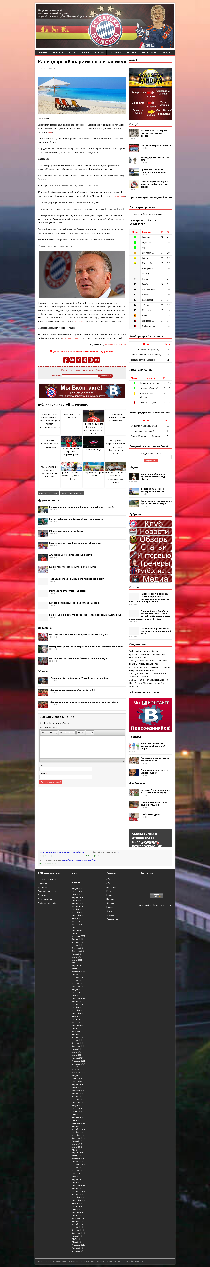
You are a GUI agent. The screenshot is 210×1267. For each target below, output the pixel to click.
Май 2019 (76, 1114)
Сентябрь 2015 (78, 1233)
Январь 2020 (77, 1093)
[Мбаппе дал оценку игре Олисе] (43, 535)
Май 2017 (76, 1176)
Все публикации (45, 899)
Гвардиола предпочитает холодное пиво (155, 759)
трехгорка (78, 321)
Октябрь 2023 (78, 983)
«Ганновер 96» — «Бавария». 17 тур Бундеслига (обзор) (79, 678)
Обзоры (85, 52)
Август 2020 (77, 1075)
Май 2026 (76, 894)
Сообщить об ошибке (48, 903)
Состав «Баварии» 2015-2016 (156, 145)
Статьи (99, 52)
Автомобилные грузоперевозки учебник (79, 860)
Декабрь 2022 (78, 1004)
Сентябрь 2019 (78, 1102)
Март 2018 (76, 1155)
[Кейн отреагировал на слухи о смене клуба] (43, 571)
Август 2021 (77, 1049)
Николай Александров (115, 344)
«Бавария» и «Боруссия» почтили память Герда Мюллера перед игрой (115, 447)
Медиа (167, 52)
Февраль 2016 (78, 1218)
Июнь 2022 (77, 1022)
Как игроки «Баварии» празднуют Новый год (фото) (153, 477)
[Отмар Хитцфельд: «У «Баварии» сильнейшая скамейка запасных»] (43, 651)
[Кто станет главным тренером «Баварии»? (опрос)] (134, 748)
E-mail (42, 773)
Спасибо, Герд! (93, 449)
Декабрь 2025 (78, 906)
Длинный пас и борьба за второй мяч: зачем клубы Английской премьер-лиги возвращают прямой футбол (149, 615)
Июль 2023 (77, 992)
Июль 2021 (77, 1052)
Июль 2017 (77, 1173)
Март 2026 (76, 900)
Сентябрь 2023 (78, 986)
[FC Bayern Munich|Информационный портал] (105, 46)
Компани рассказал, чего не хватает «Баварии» (75, 602)
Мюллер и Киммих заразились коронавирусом (71, 451)
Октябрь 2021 (78, 1043)
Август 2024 (77, 954)
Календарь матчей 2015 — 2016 (155, 158)
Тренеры (131, 52)
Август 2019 (77, 1105)
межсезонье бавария (72, 493)
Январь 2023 (77, 1001)
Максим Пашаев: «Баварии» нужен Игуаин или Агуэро (78, 634)
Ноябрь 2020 (77, 1066)
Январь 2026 (77, 903)
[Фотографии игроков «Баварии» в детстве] (134, 493)
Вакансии (42, 895)
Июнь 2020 (77, 1081)
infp (108, 883)
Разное (109, 907)
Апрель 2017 (77, 1179)
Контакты (42, 887)
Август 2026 (77, 888)
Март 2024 (76, 968)
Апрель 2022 (77, 1025)
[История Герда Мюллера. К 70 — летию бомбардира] (134, 794)
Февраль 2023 (78, 998)
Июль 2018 (77, 1144)
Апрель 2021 (77, 1058)
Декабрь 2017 (78, 1164)
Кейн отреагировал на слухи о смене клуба (72, 566)
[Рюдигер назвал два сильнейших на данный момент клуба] (43, 511)
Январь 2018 (77, 1161)
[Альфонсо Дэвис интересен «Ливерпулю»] (43, 559)
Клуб (72, 52)
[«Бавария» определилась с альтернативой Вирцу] (43, 583)
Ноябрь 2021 (77, 1040)
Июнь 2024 (77, 960)
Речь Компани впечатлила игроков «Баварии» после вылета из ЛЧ (85, 614)
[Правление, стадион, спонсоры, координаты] (134, 174)
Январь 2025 (77, 939)
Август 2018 (77, 1141)
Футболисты (149, 52)
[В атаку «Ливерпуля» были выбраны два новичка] (43, 523)
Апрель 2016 (77, 1212)
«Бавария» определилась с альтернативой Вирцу (76, 578)
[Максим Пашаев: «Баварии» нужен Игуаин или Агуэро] (43, 639)
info (108, 879)
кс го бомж (120, 196)
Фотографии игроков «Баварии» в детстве (152, 490)
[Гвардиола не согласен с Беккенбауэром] (134, 774)
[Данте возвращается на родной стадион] (134, 806)
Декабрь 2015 (78, 1224)
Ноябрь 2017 (77, 1167)
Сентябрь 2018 (78, 1138)
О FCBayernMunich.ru (47, 879)
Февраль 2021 (78, 1061)
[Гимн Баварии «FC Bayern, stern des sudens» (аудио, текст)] (134, 186)
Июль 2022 (77, 1019)
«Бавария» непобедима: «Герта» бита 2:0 (72, 690)
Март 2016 (76, 1215)
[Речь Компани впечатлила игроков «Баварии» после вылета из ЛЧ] (43, 619)
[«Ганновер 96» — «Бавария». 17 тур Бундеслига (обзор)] (43, 682)
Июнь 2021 (77, 1055)
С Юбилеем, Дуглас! (151, 814)
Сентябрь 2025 (78, 915)
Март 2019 (76, 1120)
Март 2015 (76, 1242)
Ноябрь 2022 (77, 1007)
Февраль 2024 (78, 971)
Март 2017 (76, 1182)
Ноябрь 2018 (77, 1132)
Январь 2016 (77, 1221)
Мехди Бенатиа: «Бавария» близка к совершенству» (78, 658)
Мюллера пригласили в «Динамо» (67, 590)
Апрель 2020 (77, 1084)
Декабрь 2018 (78, 1129)
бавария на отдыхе (48, 493)
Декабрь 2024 (78, 942)
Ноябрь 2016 (77, 1194)
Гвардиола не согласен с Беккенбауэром (154, 771)
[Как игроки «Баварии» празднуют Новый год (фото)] (134, 478)
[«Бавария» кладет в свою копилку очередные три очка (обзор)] (43, 706)
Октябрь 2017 (78, 1170)
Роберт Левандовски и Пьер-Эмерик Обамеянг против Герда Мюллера (148, 683)
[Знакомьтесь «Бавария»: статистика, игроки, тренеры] (134, 135)
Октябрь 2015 (78, 1230)
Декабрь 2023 (78, 977)
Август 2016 (77, 1203)
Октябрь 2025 (78, 912)
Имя (41, 765)
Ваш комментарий (48, 727)
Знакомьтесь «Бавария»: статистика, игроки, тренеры (154, 133)
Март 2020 (76, 1087)
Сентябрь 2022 (78, 1013)
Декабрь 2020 (78, 1064)
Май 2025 (76, 927)
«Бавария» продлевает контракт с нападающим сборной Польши (147, 654)
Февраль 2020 (78, 1090)
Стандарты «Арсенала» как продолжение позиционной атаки (156, 631)
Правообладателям (47, 891)
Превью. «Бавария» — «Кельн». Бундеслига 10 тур (71, 475)
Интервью (115, 52)
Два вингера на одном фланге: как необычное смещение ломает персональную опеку (49, 420)
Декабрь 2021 (78, 1037)
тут (118, 852)
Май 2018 (76, 1150)
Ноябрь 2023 (77, 980)
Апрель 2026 (77, 897)
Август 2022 (77, 1016)
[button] (43, 732)
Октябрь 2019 (78, 1099)
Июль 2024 (77, 957)
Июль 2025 (77, 921)
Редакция (42, 883)
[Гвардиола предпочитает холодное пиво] (134, 762)
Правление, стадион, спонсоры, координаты (153, 170)
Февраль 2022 (78, 1031)
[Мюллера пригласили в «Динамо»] (43, 595)
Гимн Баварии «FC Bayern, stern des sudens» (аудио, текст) (155, 184)
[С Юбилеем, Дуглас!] (134, 819)
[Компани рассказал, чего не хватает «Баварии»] (43, 607)
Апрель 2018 (77, 1152)
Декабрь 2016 (78, 1191)
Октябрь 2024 (78, 948)
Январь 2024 (77, 974)
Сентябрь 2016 (78, 1200)
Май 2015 (76, 1239)
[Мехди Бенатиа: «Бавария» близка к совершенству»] (43, 663)
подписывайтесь (70, 338)
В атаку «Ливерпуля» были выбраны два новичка (76, 519)
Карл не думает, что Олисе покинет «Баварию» (75, 543)
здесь (49, 132)
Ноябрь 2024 (77, 945)
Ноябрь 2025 (77, 909)
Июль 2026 (77, 891)
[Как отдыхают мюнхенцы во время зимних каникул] (134, 505)
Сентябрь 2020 (78, 1072)
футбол (156, 905)
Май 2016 (76, 1209)
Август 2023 (77, 989)
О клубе (134, 124)
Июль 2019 (77, 1108)
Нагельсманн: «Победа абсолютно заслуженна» (116, 417)
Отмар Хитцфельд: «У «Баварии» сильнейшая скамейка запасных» (86, 646)
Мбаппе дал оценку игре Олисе (66, 531)
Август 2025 (77, 918)
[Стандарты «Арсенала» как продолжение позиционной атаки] (134, 633)
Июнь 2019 (77, 1111)
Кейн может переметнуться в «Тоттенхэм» (49, 443)
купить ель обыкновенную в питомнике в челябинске (61, 852)
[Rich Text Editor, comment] (82, 747)
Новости (58, 52)
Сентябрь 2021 (78, 1046)
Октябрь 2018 (78, 1135)
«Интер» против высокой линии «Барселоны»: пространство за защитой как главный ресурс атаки (149, 597)
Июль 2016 (77, 1206)
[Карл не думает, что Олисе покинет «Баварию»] (43, 547)
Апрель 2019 (77, 1117)
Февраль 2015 (78, 1245)
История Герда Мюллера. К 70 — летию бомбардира (155, 791)
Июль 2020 (77, 1078)
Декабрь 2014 (78, 1251)
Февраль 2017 (78, 1185)
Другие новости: (49, 500)
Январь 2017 (77, 1188)
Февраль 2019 (78, 1123)
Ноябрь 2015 (77, 1227)
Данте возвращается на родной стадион (154, 803)
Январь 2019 (77, 1126)
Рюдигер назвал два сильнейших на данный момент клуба (81, 507)
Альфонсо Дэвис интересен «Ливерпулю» (72, 554)
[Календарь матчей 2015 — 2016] (134, 162)
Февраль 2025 (78, 936)
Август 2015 (77, 1236)
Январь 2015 (77, 1248)
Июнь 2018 (77, 1147)
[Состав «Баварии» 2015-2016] (134, 150)
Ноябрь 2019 (77, 1096)
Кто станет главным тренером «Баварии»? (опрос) (153, 746)
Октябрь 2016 (78, 1197)
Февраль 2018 (78, 1158)
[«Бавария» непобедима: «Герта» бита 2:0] (43, 694)
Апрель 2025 (77, 930)
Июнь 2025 (77, 924)
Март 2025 (76, 933)
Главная (42, 52)
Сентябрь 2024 (78, 951)
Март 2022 (76, 1028)
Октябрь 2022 (78, 1010)
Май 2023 (76, 995)
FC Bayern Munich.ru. (61, 1261)
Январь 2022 (77, 1034)
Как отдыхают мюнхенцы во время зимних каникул (156, 502)
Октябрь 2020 (78, 1069)
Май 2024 (76, 962)
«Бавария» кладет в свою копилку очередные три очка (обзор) (84, 702)
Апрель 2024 (77, 965)
